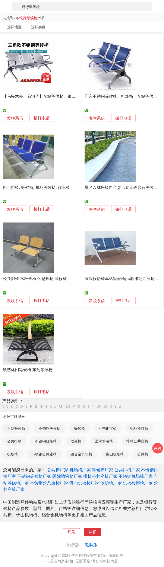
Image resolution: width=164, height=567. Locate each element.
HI (41, 406)
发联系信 (15, 118)
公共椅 (142, 454)
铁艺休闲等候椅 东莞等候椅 (28, 369)
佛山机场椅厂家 (84, 482)
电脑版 (91, 544)
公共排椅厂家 (127, 470)
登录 (71, 532)
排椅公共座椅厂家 (100, 476)
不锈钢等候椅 (49, 428)
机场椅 (12, 454)
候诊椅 (75, 441)
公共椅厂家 (57, 470)
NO (67, 406)
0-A (5, 406)
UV (99, 406)
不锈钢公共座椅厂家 (49, 482)
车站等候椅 (16, 428)
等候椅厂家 (102, 470)
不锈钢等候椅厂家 (34, 476)
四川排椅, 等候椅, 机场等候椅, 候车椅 (36, 187)
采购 (157, 448)
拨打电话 (42, 118)
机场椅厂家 (80, 470)
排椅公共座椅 (137, 441)
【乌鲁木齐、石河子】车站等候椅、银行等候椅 (45, 96)
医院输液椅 (104, 441)
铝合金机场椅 (81, 454)
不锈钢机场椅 (46, 441)
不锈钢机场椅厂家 (136, 476)
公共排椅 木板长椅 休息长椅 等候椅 (35, 278)
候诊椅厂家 (111, 482)
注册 (93, 532)
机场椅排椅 (139, 428)
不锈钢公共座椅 (44, 454)
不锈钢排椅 (107, 428)
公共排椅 (14, 441)
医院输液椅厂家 (67, 476)
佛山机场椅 (115, 454)
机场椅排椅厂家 (138, 482)
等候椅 (79, 428)
